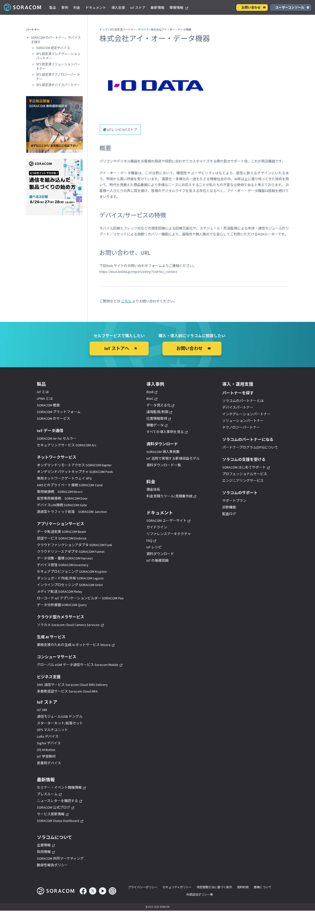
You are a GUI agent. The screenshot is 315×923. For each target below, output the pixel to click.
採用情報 (44, 852)
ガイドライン (156, 527)
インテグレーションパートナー (246, 414)
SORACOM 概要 (48, 405)
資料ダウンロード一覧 (163, 465)
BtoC (150, 398)
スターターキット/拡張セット (60, 723)
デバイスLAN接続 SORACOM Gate (62, 505)
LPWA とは (45, 398)
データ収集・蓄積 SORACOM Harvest (65, 558)
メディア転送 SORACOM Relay (59, 591)
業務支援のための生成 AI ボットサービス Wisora (73, 645)
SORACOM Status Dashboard (58, 821)
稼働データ (155, 425)
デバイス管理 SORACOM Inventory (62, 565)
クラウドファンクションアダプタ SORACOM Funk (74, 545)
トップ (103, 29)
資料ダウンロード (160, 554)
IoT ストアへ (116, 348)
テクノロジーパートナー (241, 427)
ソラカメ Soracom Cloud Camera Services (68, 625)
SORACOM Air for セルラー (57, 438)
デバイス (143, 29)
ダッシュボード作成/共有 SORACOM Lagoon (70, 578)
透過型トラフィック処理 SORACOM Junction (72, 511)
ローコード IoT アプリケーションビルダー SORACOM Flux (80, 598)
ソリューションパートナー (243, 420)
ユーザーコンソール (289, 7)
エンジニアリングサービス (243, 480)
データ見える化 (158, 405)
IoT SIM (42, 710)
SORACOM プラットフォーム (58, 412)
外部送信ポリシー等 (199, 894)
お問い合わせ (251, 7)
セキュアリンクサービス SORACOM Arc (66, 445)
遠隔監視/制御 (157, 412)
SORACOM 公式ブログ (53, 807)
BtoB (150, 392)
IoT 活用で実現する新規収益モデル (173, 458)
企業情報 (44, 845)
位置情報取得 (156, 418)
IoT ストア (137, 7)
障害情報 (177, 7)
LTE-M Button (46, 750)
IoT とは (43, 392)
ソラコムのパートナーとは (243, 401)
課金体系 (153, 489)
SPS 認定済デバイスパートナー (58, 85)
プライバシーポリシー (143, 887)
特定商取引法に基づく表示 (214, 887)
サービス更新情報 (50, 814)
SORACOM (23, 7)
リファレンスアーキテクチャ (168, 534)
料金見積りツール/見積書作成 (169, 496)
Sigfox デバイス (49, 743)
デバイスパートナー (237, 407)
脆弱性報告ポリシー (52, 865)
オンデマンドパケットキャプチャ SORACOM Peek (75, 472)
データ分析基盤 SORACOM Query (62, 605)
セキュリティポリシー (177, 887)
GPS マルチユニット (52, 730)
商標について (262, 887)
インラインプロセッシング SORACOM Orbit (70, 585)
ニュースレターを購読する (57, 801)
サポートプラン (234, 500)
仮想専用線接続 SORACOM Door (62, 498)
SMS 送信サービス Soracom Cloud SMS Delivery (72, 684)
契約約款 (243, 887)
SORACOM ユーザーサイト (166, 520)
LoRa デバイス (48, 736)
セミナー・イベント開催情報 (59, 787)
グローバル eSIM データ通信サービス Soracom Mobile (77, 664)
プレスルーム (47, 794)
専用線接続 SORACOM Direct (59, 491)
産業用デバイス (49, 763)
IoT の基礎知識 (157, 560)
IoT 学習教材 (46, 756)
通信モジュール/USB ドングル (59, 716)
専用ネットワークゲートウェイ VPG (64, 478)
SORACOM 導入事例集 (163, 452)
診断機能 (229, 507)
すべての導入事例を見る (165, 432)
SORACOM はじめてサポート (244, 467)
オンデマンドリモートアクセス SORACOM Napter (74, 465)
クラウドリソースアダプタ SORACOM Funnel (70, 551)
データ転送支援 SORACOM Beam (61, 531)
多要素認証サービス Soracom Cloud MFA (67, 691)
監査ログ (229, 514)
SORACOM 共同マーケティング (60, 858)
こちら (126, 301)
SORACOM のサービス (53, 418)
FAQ (149, 540)
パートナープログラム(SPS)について (250, 447)
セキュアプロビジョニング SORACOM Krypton (72, 571)
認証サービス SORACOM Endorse (62, 538)
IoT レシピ (154, 547)
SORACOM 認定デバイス (53, 48)
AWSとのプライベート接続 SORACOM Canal (70, 485)
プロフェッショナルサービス (244, 474)
